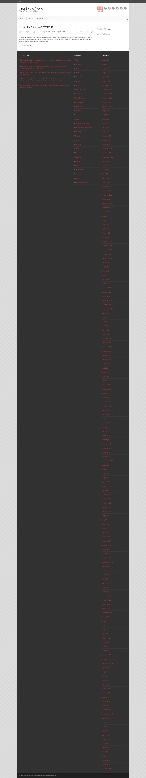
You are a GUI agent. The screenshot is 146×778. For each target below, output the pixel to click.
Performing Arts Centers (82, 123)
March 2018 (106, 486)
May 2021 (105, 326)
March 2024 (106, 182)
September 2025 (107, 106)
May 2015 (105, 629)
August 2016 (106, 566)
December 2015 (107, 600)
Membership (79, 115)
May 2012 (105, 752)
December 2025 (107, 94)
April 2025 (105, 127)
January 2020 (106, 393)
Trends (77, 165)
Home (22, 19)
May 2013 (105, 731)
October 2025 (106, 102)
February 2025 (107, 136)
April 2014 (105, 684)
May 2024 (105, 174)
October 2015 (106, 608)
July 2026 (105, 64)
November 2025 (107, 98)
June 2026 (105, 68)
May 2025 (105, 123)
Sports (77, 140)
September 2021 (107, 309)
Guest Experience (80, 98)
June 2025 (105, 119)
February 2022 (107, 288)
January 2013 (106, 748)
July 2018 (105, 469)
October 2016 (106, 558)
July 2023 (105, 216)
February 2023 (107, 237)
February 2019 (107, 440)
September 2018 (107, 461)
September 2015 (107, 613)
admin (39, 32)
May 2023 (105, 224)
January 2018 (106, 494)
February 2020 (107, 389)
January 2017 (106, 545)
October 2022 (106, 254)
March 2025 (106, 132)
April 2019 (105, 431)
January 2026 (106, 89)
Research (78, 132)
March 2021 (106, 334)
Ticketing (78, 157)
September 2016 (107, 562)
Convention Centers (81, 77)
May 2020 (105, 376)
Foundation (78, 94)
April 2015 (105, 634)
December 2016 (107, 549)
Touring (77, 161)
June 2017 (105, 524)
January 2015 (106, 646)
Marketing (78, 111)
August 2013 (106, 718)
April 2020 (105, 381)
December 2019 (107, 397)
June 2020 (105, 372)
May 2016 (105, 579)
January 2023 (106, 241)
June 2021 (105, 321)
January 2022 (106, 292)
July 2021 (105, 317)
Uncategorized (79, 170)
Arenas (77, 68)
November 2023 (107, 199)
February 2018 (107, 490)
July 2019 (105, 419)
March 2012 (106, 756)
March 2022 (106, 283)
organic (59, 31)
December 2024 (107, 144)
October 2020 (106, 355)
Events (77, 85)
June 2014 (105, 676)
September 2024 (107, 157)
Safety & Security (80, 136)
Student (77, 148)
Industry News (79, 102)
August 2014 (106, 667)
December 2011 (107, 760)
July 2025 (105, 115)
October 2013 (106, 710)
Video (77, 178)
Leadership (78, 106)
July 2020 (105, 368)
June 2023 (105, 220)
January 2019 (106, 444)
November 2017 (107, 503)
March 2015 (106, 638)
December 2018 (107, 448)
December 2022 (107, 246)
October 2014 (106, 659)
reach (63, 31)
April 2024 (105, 178)
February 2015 (107, 642)
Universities (78, 174)
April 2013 (105, 735)
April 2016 (105, 583)
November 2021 (107, 300)
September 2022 (107, 258)
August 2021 (106, 313)
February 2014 (107, 693)
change (48, 31)
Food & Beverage (80, 89)
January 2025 (106, 140)
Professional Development (83, 127)
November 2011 (107, 764)
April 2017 (105, 532)
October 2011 (106, 769)
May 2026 (105, 73)
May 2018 (105, 478)
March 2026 (106, 81)
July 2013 (105, 722)
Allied (77, 60)
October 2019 (106, 406)
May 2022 (105, 275)
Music (77, 119)
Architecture (78, 64)
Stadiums (78, 144)
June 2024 (105, 170)
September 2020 (107, 359)
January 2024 (106, 191)
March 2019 (106, 435)
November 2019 (107, 402)
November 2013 (107, 705)
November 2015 (107, 604)
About (31, 19)
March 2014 (106, 689)
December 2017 (107, 499)
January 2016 (106, 596)
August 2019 (106, 414)
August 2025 (106, 111)
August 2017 (106, 516)
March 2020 (106, 385)
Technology (78, 153)
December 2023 (107, 195)
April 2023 (105, 229)
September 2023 (107, 208)
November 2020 (107, 351)
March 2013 (106, 739)
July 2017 (105, 520)
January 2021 (106, 343)
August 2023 (106, 212)
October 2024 (106, 153)
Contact (19, 1)
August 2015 (106, 617)
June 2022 (105, 271)
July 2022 (105, 267)
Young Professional (81, 182)
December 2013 (107, 701)
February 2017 (107, 541)
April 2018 (105, 482)
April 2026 (105, 77)
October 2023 (106, 203)
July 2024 (105, 165)
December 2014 (107, 651)
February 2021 (107, 338)
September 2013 (107, 714)
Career (77, 73)
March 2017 (106, 537)
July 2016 (105, 570)
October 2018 (106, 456)
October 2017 (106, 507)
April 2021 (105, 330)
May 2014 (105, 680)
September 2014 (107, 663)
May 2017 (105, 528)
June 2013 (105, 726)
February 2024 (107, 186)
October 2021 (106, 305)
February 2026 (107, 85)
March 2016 (106, 587)
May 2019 (105, 427)
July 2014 (105, 672)
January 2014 (106, 697)
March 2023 (106, 233)
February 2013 (107, 743)
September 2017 (107, 511)
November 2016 (107, 554)
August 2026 (106, 60)
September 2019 (107, 410)
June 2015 (105, 625)
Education (78, 81)
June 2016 (105, 575)
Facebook (53, 31)
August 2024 (106, 161)
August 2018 (106, 465)
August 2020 (106, 364)
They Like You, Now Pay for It (36, 27)
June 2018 (105, 473)
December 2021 (107, 296)
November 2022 (107, 250)
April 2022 (105, 279)
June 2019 (105, 423)
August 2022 (106, 262)
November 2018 (107, 452)
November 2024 (107, 148)
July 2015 (105, 621)
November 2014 (107, 655)
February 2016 (107, 591)
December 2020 (107, 347)
